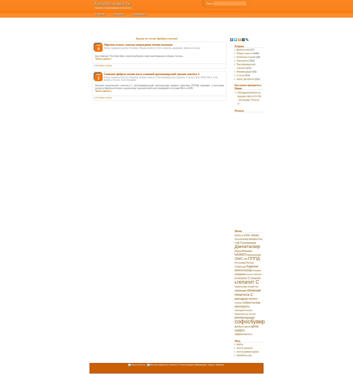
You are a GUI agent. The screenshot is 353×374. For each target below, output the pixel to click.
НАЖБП (240, 254)
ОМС (239, 259)
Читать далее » (103, 59)
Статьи (189, 77)
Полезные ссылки (246, 57)
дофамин (178, 48)
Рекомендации (244, 71)
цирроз (240, 330)
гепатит (249, 274)
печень (238, 303)
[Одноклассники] (239, 39)
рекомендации (244, 317)
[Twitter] (236, 39)
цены (255, 326)
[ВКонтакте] (232, 39)
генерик (257, 270)
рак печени (250, 314)
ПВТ (245, 259)
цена (247, 326)
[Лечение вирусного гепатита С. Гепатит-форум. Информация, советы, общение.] (185, 365)
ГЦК (215, 77)
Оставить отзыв (103, 65)
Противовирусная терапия (171, 77)
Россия (250, 263)
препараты (242, 306)
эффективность (243, 334)
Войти (240, 344)
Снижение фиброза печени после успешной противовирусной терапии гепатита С (152, 74)
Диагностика (243, 49)
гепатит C (243, 278)
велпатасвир (243, 270)
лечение (240, 290)
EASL (247, 235)
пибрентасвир (251, 302)
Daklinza (239, 235)
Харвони (252, 266)
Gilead (255, 235)
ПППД (254, 258)
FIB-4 (209, 77)
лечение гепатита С (248, 292)
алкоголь (167, 48)
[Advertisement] (286, 26)
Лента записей (244, 348)
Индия (238, 251)
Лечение (119, 14)
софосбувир (250, 321)
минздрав (241, 298)
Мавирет (247, 250)
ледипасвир (241, 286)
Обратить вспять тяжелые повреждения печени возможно (138, 44)
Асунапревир (241, 239)
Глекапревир (248, 242)
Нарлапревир (254, 255)
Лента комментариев (248, 352)
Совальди (240, 266)
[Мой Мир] (243, 39)
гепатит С (248, 282)
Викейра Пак (255, 239)
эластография (128, 80)
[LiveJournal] (247, 39)
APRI (203, 77)
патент (253, 298)
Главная (100, 14)
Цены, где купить (245, 79)
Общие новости (147, 48)
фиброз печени (192, 48)
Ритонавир (240, 263)
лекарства (253, 287)
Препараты (139, 14)
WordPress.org (244, 355)
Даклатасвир (247, 246)
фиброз (239, 326)
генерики (240, 274)
